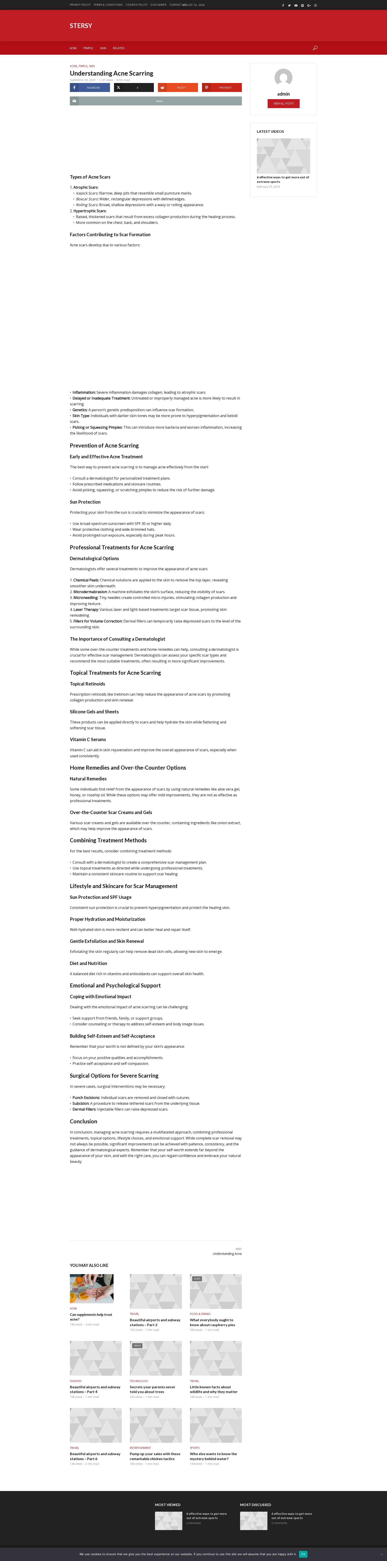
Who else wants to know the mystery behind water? (213, 1456)
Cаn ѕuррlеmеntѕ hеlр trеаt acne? (91, 1316)
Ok (303, 1554)
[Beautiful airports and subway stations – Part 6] (96, 1425)
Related (119, 48)
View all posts (284, 103)
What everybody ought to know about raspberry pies (212, 1322)
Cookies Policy (137, 4)
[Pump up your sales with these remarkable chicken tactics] (156, 1425)
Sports (195, 1448)
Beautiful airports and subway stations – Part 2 (155, 1322)
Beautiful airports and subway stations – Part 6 (95, 1456)
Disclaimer (158, 4)
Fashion (75, 1381)
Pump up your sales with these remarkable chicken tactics (155, 1456)
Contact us (178, 4)
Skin (103, 48)
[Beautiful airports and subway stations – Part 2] (156, 1291)
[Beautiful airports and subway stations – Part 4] (96, 1358)
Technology (139, 1381)
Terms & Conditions (108, 4)
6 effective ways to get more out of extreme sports (283, 179)
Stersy (81, 25)
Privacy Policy (80, 4)
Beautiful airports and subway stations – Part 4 (95, 1389)
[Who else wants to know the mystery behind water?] (216, 1425)
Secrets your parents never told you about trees (152, 1389)
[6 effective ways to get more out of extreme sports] (283, 156)
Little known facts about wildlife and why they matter (214, 1389)
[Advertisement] (156, 142)
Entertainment (140, 1448)
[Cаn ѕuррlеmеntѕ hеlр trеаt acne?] (96, 1288)
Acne (73, 48)
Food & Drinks (200, 1314)
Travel (134, 1314)
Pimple (88, 48)
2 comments (279, 1523)
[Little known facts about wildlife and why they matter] (216, 1358)
